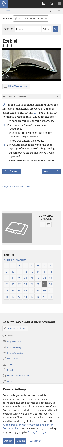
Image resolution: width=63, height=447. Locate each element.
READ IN (7, 18)
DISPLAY (8, 29)
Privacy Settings (36, 432)
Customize (35, 440)
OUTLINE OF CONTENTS (15, 260)
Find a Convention (13, 353)
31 (4, 104)
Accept (8, 440)
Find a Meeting (11, 347)
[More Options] (58, 11)
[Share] (51, 11)
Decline (21, 440)
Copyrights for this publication (16, 186)
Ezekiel (7, 10)
